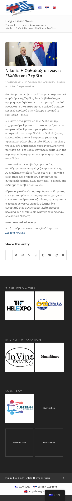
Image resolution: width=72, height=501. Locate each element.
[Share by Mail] (63, 255)
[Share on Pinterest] (29, 255)
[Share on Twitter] (15, 255)
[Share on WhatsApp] (22, 255)
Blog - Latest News (19, 21)
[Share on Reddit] (56, 255)
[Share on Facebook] (9, 255)
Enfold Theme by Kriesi (38, 477)
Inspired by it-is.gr (14, 477)
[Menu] (61, 8)
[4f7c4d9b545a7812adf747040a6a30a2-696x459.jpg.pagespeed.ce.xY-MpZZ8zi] (31, 54)
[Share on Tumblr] (43, 255)
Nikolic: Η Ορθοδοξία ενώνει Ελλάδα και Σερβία (33, 73)
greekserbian (28, 86)
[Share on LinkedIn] (36, 255)
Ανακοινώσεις (35, 82)
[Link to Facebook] (64, 478)
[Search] (30, 8)
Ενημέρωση (48, 82)
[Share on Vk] (49, 255)
